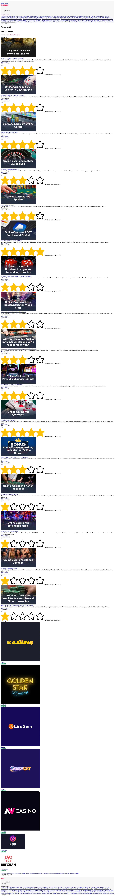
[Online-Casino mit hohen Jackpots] (57, 484)
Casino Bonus (4, 873)
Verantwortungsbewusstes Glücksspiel (43, 873)
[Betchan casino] (8, 867)
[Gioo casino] (13, 849)
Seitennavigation (5, 14)
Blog (5, 12)
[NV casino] (20, 830)
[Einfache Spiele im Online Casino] (57, 122)
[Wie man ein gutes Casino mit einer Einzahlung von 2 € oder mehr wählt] (57, 338)
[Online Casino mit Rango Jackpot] (57, 558)
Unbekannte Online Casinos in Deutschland (57, 21)
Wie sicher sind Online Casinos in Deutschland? (80, 21)
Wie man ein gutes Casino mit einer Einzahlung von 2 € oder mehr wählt (18, 349)
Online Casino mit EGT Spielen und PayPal (11, 240)
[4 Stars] (31, 70)
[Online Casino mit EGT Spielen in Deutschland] (57, 85)
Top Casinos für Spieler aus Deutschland (36, 21)
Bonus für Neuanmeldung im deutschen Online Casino (14, 457)
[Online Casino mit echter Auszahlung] (57, 159)
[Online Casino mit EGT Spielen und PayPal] (57, 230)
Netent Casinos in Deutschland (14, 19)
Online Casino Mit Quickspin (8, 420)
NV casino (3, 831)
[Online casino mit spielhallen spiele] (57, 521)
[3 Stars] (22, 70)
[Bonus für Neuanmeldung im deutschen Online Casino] (57, 447)
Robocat (3, 789)
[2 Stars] (13, 70)
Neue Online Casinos (24, 873)
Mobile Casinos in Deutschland (85, 17)
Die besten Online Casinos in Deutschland (33, 17)
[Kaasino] (20, 661)
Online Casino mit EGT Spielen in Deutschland (12, 95)
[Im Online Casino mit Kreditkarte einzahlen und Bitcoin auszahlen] (57, 595)
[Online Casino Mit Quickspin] (57, 410)
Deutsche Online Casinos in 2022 (99, 16)
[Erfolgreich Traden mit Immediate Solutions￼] (57, 48)
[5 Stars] (40, 70)
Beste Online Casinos (13, 873)
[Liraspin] (20, 745)
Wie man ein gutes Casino (19, 16)
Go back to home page (14, 34)
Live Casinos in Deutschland (51, 17)
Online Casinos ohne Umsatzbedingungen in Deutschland (62, 20)
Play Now (3, 663)
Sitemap (32, 873)
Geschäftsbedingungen (59, 873)
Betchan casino (4, 869)
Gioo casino (4, 850)
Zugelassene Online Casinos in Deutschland (103, 21)
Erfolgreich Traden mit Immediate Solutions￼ (12, 58)
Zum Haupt (6, 10)
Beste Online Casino (31, 16)
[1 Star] (5, 70)
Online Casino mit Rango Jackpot (9, 568)
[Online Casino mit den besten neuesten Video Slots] (57, 301)
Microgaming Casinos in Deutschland (68, 17)
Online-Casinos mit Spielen (7, 205)
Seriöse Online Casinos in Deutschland (86, 20)
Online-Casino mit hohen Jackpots (9, 494)
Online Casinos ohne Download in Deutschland (36, 20)
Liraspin (3, 747)
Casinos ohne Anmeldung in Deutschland (80, 16)
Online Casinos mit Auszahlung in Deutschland (12, 20)
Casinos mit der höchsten (7, 16)
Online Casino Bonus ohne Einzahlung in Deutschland (74, 19)
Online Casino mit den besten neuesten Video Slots (13, 312)
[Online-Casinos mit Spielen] (57, 194)
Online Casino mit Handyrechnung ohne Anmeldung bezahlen (16, 276)
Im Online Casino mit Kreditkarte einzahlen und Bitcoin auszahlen (17, 605)
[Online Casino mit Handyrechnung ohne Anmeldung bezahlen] (57, 266)
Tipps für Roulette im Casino (104, 20)
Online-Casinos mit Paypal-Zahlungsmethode (12, 384)
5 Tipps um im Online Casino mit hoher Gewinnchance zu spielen (53, 16)
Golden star (3, 704)
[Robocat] (20, 787)
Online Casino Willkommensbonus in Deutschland (100, 19)
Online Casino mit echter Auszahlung (10, 169)
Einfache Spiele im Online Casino (9, 132)
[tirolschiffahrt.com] (4, 8)
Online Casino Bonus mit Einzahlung (51, 19)
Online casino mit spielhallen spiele (9, 531)
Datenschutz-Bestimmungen (72, 873)
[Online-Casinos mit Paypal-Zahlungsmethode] (57, 374)
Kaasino (3, 662)
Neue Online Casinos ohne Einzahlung (32, 19)
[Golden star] (20, 703)
